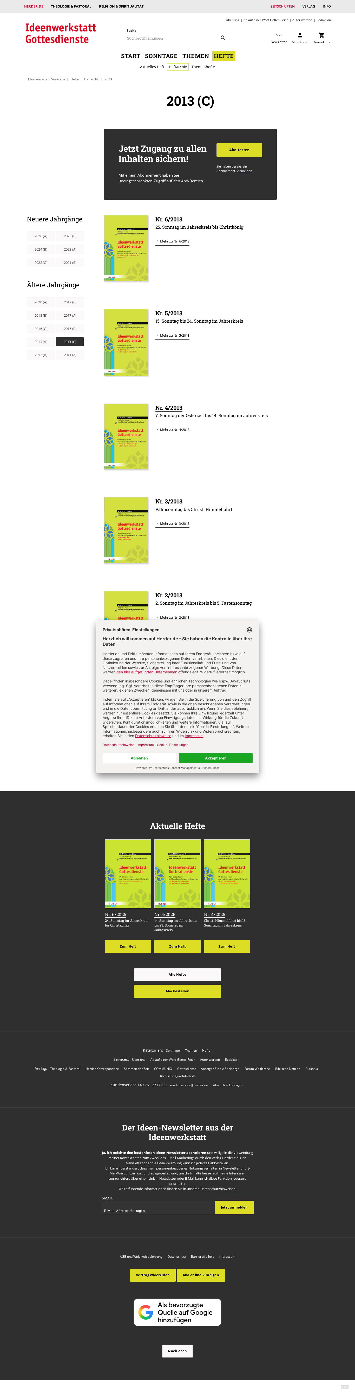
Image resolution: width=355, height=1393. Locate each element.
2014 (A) (41, 341)
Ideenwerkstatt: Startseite (46, 79)
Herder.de (33, 6)
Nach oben (177, 1351)
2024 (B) (41, 249)
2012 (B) (41, 355)
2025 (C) (70, 236)
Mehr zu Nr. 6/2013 (174, 241)
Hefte (224, 56)
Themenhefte (203, 66)
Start (130, 56)
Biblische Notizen (287, 1068)
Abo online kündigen (227, 1085)
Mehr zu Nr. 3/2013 (174, 523)
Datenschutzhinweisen (217, 1188)
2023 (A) (70, 249)
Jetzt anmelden (234, 1207)
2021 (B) (70, 262)
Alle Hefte (177, 974)
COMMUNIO (163, 1068)
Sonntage (161, 56)
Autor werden (302, 20)
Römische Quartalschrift (177, 1076)
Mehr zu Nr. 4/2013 (174, 429)
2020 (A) (41, 302)
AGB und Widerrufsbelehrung (141, 1256)
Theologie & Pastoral (71, 6)
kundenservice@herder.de (189, 1085)
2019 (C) (70, 302)
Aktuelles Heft (152, 66)
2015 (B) (70, 328)
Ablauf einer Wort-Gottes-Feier (266, 20)
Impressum (227, 1256)
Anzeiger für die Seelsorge (220, 1068)
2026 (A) (41, 236)
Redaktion (324, 20)
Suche (131, 30)
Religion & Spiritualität (121, 6)
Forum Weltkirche (257, 1068)
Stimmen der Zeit (136, 1068)
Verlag (309, 6)
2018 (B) (41, 315)
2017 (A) (70, 315)
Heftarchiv (178, 66)
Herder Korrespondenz (102, 1068)
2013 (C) (70, 341)
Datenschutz (177, 1256)
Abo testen (239, 149)
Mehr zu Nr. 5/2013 (174, 335)
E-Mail (107, 1198)
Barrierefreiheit (202, 1256)
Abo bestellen (177, 991)
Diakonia (311, 1068)
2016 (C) (41, 328)
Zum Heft (128, 946)
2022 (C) (41, 262)
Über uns (232, 20)
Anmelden (244, 171)
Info (327, 6)
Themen (195, 56)
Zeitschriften (283, 6)
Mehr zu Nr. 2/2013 (174, 617)
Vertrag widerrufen (153, 1275)
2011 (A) (70, 355)
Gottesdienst (186, 1068)
